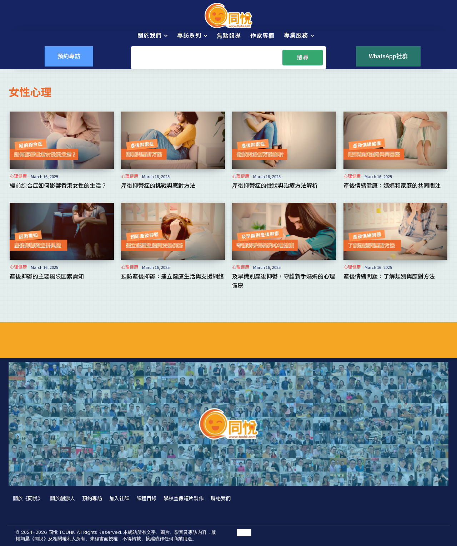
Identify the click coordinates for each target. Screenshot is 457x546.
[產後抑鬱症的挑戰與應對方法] (173, 140)
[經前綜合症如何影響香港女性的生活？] (62, 140)
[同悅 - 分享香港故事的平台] (228, 15)
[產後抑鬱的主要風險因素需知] (62, 231)
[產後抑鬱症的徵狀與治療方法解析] (284, 140)
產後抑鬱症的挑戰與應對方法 (158, 185)
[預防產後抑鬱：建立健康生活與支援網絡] (173, 231)
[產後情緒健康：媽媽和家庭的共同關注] (395, 140)
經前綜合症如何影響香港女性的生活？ (58, 185)
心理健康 (18, 176)
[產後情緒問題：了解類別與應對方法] (395, 231)
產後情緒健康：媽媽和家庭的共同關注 (392, 185)
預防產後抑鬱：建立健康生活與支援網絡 (172, 276)
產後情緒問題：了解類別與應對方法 (389, 276)
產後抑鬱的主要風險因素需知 (47, 276)
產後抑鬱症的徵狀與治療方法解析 (275, 185)
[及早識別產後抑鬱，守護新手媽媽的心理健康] (284, 231)
